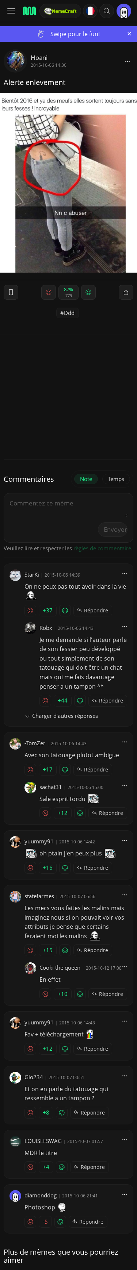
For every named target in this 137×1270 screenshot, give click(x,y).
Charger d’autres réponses (65, 715)
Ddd (69, 312)
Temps (116, 478)
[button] (106, 11)
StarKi (32, 574)
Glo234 (34, 1077)
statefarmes (39, 896)
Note (86, 478)
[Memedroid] (29, 11)
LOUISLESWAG (43, 1140)
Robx (46, 627)
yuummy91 (39, 841)
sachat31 (51, 786)
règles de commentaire (102, 548)
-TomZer (35, 743)
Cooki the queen (60, 967)
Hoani (39, 57)
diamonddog (40, 1195)
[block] (127, 61)
